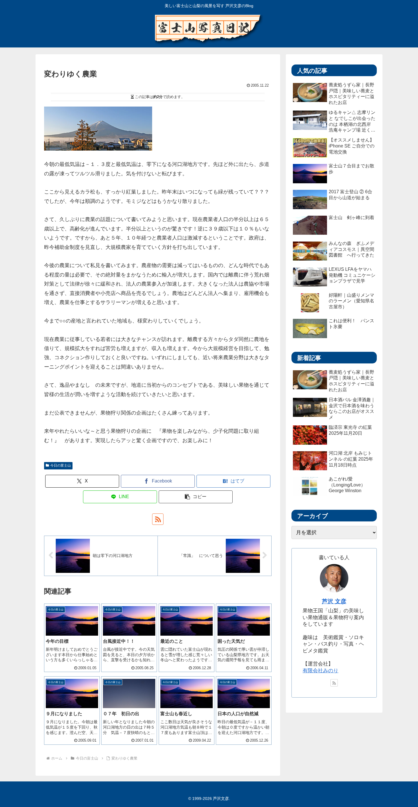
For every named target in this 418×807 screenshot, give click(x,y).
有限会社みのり (320, 670)
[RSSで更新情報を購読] (158, 519)
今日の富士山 (60, 465)
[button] (196, 496)
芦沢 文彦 (334, 601)
